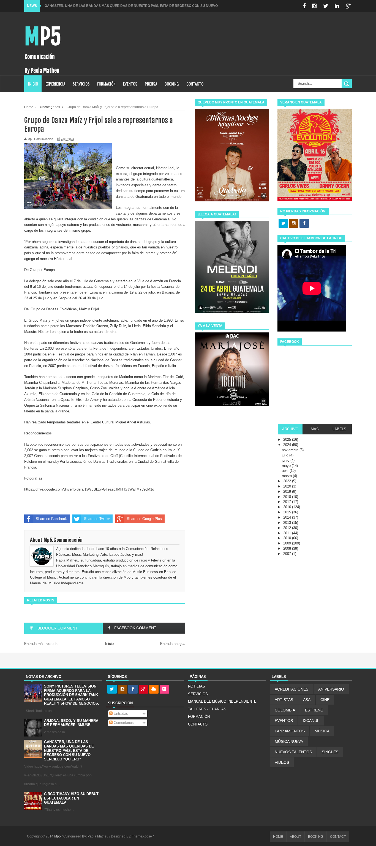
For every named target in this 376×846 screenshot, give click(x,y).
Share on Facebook (51, 519)
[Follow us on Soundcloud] (154, 689)
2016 (287, 507)
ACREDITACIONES (291, 689)
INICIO (33, 84)
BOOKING (172, 84)
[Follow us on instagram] (293, 223)
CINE (324, 699)
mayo (287, 466)
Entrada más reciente (41, 644)
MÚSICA (322, 731)
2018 (287, 497)
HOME (278, 837)
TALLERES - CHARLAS (207, 709)
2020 (287, 486)
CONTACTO (194, 84)
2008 (287, 548)
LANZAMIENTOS (290, 731)
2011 (287, 533)
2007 (287, 554)
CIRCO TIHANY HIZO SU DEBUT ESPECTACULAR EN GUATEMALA (71, 798)
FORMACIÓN (106, 84)
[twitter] (325, 6)
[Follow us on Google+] (143, 689)
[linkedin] (337, 6)
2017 (287, 502)
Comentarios (123, 723)
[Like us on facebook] (304, 223)
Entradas (120, 713)
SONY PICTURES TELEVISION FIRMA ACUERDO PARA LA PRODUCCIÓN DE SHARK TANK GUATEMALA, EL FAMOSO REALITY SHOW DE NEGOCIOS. (71, 694)
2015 (287, 512)
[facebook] (304, 6)
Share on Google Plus (144, 519)
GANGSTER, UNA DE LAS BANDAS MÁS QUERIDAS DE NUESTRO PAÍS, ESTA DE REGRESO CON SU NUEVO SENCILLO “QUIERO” (69, 750)
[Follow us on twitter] (283, 223)
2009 (287, 543)
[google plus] (348, 6)
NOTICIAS (196, 686)
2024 (287, 445)
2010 (287, 538)
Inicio (109, 644)
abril (286, 471)
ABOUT (295, 837)
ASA (306, 699)
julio (285, 455)
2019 (287, 491)
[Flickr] (164, 689)
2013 (287, 523)
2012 (287, 528)
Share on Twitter (97, 519)
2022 (287, 481)
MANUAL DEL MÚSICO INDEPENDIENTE (222, 701)
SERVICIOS (81, 84)
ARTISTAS (284, 699)
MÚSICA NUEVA (289, 741)
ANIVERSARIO (331, 689)
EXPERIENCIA (55, 84)
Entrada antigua (172, 644)
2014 (287, 517)
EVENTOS (130, 84)
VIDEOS (282, 762)
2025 (287, 439)
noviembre (290, 450)
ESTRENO (314, 710)
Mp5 (42, 37)
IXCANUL (311, 720)
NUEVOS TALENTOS (293, 752)
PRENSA (151, 84)
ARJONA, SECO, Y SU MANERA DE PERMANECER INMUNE (71, 723)
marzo (287, 476)
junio (286, 460)
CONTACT (338, 837)
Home (28, 107)
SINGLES (330, 752)
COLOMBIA (285, 710)
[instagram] (314, 6)
